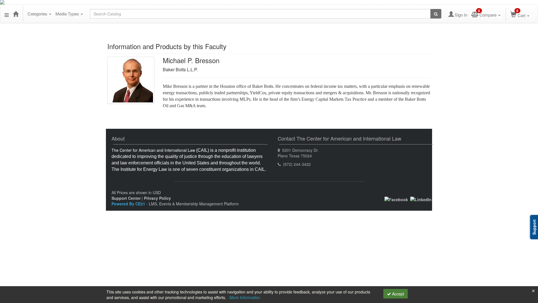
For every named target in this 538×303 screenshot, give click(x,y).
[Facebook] (396, 199)
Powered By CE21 (129, 203)
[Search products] (435, 14)
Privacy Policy (157, 198)
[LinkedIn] (421, 199)
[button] (6, 14)
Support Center (126, 198)
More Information (244, 297)
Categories (37, 14)
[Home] (16, 14)
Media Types (67, 14)
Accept (397, 294)
